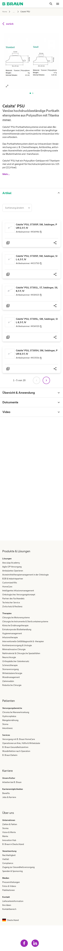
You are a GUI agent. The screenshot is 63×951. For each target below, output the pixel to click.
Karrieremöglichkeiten (12, 789)
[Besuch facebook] (24, 943)
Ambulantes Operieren (12, 570)
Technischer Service (11, 602)
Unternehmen (8, 820)
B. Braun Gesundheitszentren (15, 747)
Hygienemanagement (12, 633)
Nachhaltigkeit (9, 855)
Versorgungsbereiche (12, 708)
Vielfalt (5, 859)
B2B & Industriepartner (12, 578)
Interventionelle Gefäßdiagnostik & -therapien (23, 641)
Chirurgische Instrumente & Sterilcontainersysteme (25, 621)
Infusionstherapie (10, 637)
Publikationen (8, 890)
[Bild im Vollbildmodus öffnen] (7, 85)
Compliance (7, 863)
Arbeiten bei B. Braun (11, 782)
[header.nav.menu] (58, 4)
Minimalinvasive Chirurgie (14, 649)
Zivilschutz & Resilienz (12, 606)
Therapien (7, 613)
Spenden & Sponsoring (12, 871)
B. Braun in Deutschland (13, 844)
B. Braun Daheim (9, 755)
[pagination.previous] (36, 380)
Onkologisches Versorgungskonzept (18, 594)
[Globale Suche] (51, 4)
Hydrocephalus (9, 716)
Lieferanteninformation (12, 901)
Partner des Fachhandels (13, 598)
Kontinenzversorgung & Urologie (17, 645)
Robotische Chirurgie (11, 685)
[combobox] (17, 208)
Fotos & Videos (9, 886)
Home (4, 12)
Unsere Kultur (8, 778)
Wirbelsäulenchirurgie (12, 673)
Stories (5, 828)
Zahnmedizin (8, 681)
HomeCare (7, 586)
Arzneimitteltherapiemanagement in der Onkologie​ (25, 574)
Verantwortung (9, 851)
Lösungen (7, 558)
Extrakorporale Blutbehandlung (16, 629)
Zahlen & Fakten (9, 824)
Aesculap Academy (11, 562)
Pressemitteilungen (11, 882)
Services (6, 735)
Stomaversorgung (10, 669)
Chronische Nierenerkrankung (15, 712)
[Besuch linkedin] (35, 943)
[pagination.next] (46, 380)
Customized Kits (9, 582)
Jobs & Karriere (9, 797)
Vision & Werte (9, 832)
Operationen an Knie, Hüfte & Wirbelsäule (21, 743)
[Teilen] (55, 242)
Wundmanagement (11, 677)
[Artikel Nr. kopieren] (41, 231)
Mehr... (6, 174)
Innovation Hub (9, 840)
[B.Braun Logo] (12, 4)
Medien (5, 878)
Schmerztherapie (10, 665)
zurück (9, 24)
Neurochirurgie (9, 657)
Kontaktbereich (9, 909)
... (14, 11)
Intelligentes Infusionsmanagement (18, 590)
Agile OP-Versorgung (12, 566)
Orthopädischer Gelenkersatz (15, 661)
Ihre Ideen (6, 905)
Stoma (5, 724)
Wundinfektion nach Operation (16, 751)
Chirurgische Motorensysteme (16, 617)
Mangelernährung (10, 720)
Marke (5, 836)
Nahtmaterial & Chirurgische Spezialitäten (21, 653)
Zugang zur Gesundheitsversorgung (18, 867)
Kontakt (6, 897)
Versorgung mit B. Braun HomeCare (18, 739)
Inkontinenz (7, 728)
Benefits (6, 793)
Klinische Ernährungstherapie (15, 625)
